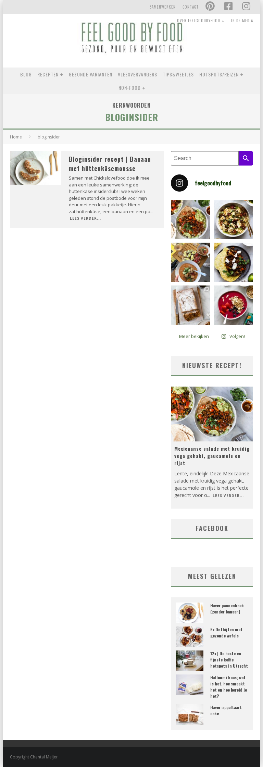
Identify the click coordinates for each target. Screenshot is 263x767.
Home (16, 137)
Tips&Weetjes (178, 74)
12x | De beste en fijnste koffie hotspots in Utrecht (229, 659)
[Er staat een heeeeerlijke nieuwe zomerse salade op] (233, 219)
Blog (26, 74)
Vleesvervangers (137, 74)
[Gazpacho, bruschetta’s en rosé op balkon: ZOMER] (190, 262)
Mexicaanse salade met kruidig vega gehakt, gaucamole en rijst (212, 455)
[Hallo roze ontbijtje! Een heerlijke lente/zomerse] (233, 305)
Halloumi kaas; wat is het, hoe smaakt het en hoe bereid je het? (228, 686)
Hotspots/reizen (219, 74)
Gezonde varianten (90, 74)
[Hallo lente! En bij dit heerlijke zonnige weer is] (190, 219)
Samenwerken (163, 7)
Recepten (48, 74)
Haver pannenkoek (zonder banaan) (227, 608)
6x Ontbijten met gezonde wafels (226, 632)
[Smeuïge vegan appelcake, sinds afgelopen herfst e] (190, 305)
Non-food (129, 87)
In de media (242, 20)
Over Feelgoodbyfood (198, 20)
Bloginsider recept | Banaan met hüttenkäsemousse (110, 164)
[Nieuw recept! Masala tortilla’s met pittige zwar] (233, 262)
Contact (191, 7)
